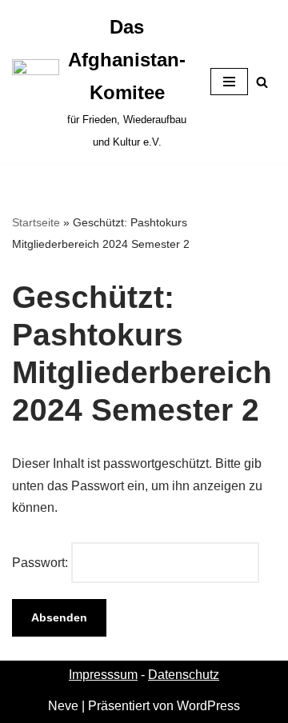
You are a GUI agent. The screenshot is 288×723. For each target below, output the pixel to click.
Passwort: (41, 562)
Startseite (36, 222)
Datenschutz (183, 674)
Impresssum (103, 674)
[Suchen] (262, 82)
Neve (63, 706)
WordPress (208, 706)
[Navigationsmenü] (229, 81)
